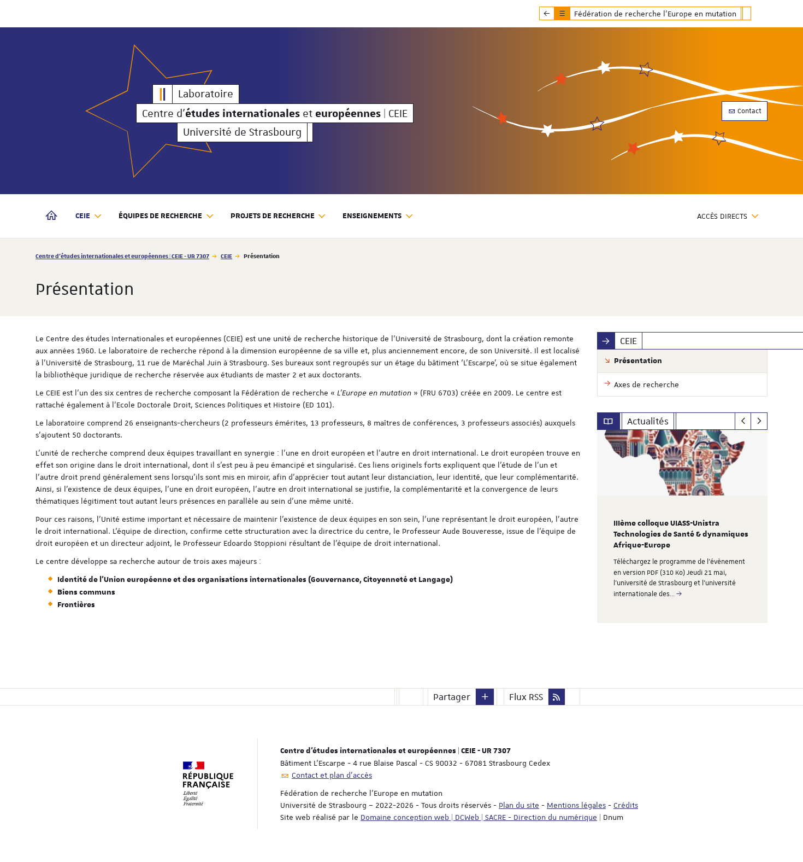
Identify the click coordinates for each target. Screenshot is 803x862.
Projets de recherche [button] (273, 216)
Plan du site (519, 805)
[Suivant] (759, 421)
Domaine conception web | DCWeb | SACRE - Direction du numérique (479, 817)
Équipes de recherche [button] (160, 216)
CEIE (226, 255)
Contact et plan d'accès (332, 775)
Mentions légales (576, 805)
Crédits (625, 805)
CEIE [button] (82, 216)
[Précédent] (743, 421)
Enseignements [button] (372, 216)
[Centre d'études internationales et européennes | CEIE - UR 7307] (162, 94)
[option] (682, 526)
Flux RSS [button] (526, 697)
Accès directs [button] (722, 216)
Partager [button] (451, 697)
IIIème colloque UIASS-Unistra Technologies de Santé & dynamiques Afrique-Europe (680, 534)
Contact (748, 111)
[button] (485, 697)
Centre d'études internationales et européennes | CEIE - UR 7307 (122, 255)
